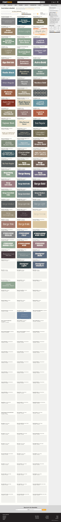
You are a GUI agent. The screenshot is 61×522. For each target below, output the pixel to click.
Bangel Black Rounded (36, 402)
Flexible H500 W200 (36, 341)
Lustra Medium (35, 36)
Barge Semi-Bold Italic (4, 189)
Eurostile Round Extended (5, 16)
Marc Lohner (8, 26)
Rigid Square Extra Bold (20, 98)
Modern (20, 5)
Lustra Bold (35, 108)
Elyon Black (3, 423)
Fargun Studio (42, 26)
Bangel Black (3, 402)
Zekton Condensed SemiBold (21, 331)
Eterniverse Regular (4, 229)
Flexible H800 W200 (36, 351)
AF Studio (40, 16)
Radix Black (3, 67)
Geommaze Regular (35, 280)
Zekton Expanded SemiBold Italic (37, 310)
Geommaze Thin (3, 290)
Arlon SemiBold (35, 67)
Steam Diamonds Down (4, 310)
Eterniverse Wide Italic (36, 229)
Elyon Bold (2, 463)
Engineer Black (3, 118)
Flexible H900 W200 (4, 392)
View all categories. (52, 23)
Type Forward (11, 310)
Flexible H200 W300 (20, 382)
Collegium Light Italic (36, 46)
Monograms (46, 5)
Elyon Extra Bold (19, 463)
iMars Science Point (4, 280)
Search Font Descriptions (54, 10)
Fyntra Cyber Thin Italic (4, 494)
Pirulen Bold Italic (19, 128)
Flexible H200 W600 (4, 341)
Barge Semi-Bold (19, 189)
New (5, 5)
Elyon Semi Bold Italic (36, 463)
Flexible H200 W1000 (4, 351)
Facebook (4, 517)
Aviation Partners (4, 413)
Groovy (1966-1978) (55, 18)
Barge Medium (3, 199)
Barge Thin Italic (35, 209)
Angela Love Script (36, 26)
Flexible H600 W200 (20, 341)
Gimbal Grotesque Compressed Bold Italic (7, 412)
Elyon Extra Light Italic (20, 423)
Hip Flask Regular (3, 158)
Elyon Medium (35, 453)
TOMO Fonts (39, 57)
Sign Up (44, 509)
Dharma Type (27, 36)
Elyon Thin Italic (35, 412)
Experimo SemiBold (20, 57)
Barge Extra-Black (36, 158)
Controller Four (19, 148)
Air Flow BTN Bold (36, 148)
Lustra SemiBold (3, 108)
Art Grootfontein (42, 331)
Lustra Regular (35, 98)
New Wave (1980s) (55, 19)
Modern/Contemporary (54, 16)
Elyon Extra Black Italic (4, 453)
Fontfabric (39, 118)
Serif (16, 5)
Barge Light (34, 199)
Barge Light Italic (19, 199)
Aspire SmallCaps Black (4, 36)
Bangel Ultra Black (19, 402)
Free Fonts (37, 518)
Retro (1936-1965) (54, 20)
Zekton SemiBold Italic (36, 320)
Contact (56, 518)
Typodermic (10, 128)
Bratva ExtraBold (35, 16)
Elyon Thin (18, 443)
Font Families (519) (5, 11)
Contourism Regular (20, 249)
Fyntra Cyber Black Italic (20, 494)
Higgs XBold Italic (3, 57)
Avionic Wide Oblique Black (21, 16)
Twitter (4, 519)
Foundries (47, 517)
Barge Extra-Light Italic (4, 209)
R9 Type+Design (26, 57)
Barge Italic (18, 219)
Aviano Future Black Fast (5, 138)
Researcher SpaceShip (20, 290)
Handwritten (33, 5)
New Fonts (37, 517)
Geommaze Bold (19, 280)
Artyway (9, 249)
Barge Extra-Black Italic (20, 158)
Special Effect (54, 5)
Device (28, 138)
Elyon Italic (3, 443)
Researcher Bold (35, 300)
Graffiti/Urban (54, 21)
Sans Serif (10, 5)
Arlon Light (18, 26)
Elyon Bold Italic (35, 423)
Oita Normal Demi (19, 118)
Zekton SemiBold (19, 320)
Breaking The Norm (42, 148)
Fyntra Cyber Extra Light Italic (37, 494)
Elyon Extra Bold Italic (36, 433)
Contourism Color (3, 249)
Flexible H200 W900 (4, 382)
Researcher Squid (35, 290)
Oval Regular (35, 118)
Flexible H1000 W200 (36, 331)
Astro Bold (34, 57)
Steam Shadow (19, 310)
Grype (27, 16)
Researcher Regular (4, 300)
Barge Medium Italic (36, 189)
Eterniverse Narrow (35, 239)
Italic (59, 25)
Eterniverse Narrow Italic (5, 239)
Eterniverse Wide (19, 239)
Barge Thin (2, 219)
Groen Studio (24, 412)
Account (47, 518)
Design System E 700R (4, 148)
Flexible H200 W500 (36, 382)
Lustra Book (19, 108)
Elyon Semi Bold (19, 412)
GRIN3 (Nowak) (43, 46)
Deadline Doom (19, 67)
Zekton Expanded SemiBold (5, 331)
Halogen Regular (35, 128)
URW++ (11, 16)
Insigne (25, 118)
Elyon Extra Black (19, 433)
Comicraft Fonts (25, 67)
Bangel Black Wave (35, 392)
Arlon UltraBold (3, 26)
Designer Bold (35, 249)
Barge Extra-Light (19, 209)
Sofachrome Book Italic (4, 128)
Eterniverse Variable (36, 219)
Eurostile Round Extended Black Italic (22, 46)
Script (39, 5)
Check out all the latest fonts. (29, 8)
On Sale (58, 31)
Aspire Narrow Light (4, 98)
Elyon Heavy (19, 453)
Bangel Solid (19, 392)
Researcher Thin (19, 300)
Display (26, 5)
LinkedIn (4, 518)
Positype (40, 128)
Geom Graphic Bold (36, 138)
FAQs (57, 517)
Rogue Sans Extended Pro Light (21, 138)
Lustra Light (3, 46)
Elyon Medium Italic (36, 443)
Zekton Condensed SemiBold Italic (6, 320)
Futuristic (53, 13)
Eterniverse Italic (19, 229)
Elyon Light (3, 433)
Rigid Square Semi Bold (20, 36)
